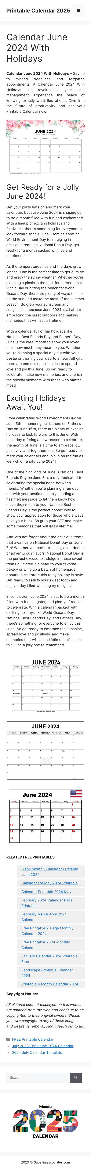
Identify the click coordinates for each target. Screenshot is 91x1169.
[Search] (76, 1078)
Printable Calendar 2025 (38, 10)
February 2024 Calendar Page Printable (47, 903)
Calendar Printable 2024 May (46, 892)
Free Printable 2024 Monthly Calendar (45, 945)
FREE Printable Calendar (33, 1039)
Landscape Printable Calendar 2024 (47, 973)
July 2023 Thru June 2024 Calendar (42, 1046)
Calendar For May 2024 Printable (49, 883)
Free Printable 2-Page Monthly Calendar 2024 (47, 931)
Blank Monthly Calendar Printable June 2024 (49, 872)
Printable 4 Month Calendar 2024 (49, 984)
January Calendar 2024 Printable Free (49, 959)
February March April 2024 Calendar (44, 917)
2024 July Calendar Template (37, 1052)
